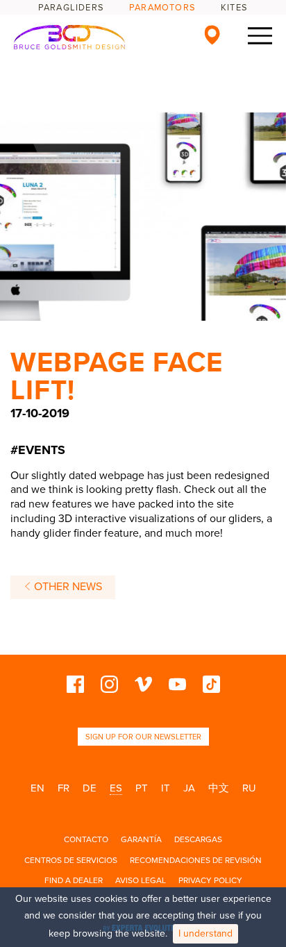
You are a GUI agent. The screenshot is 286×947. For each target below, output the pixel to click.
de (89, 788)
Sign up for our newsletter (143, 736)
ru (249, 788)
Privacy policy (210, 880)
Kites (234, 7)
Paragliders (71, 7)
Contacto (86, 839)
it (165, 788)
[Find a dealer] (212, 35)
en (37, 788)
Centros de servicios (70, 860)
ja (189, 788)
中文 (218, 788)
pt (141, 788)
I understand (205, 933)
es (116, 788)
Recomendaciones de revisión (196, 860)
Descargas (198, 839)
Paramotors (162, 7)
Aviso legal (140, 880)
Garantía (141, 839)
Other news (66, 587)
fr (63, 788)
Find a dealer (73, 880)
